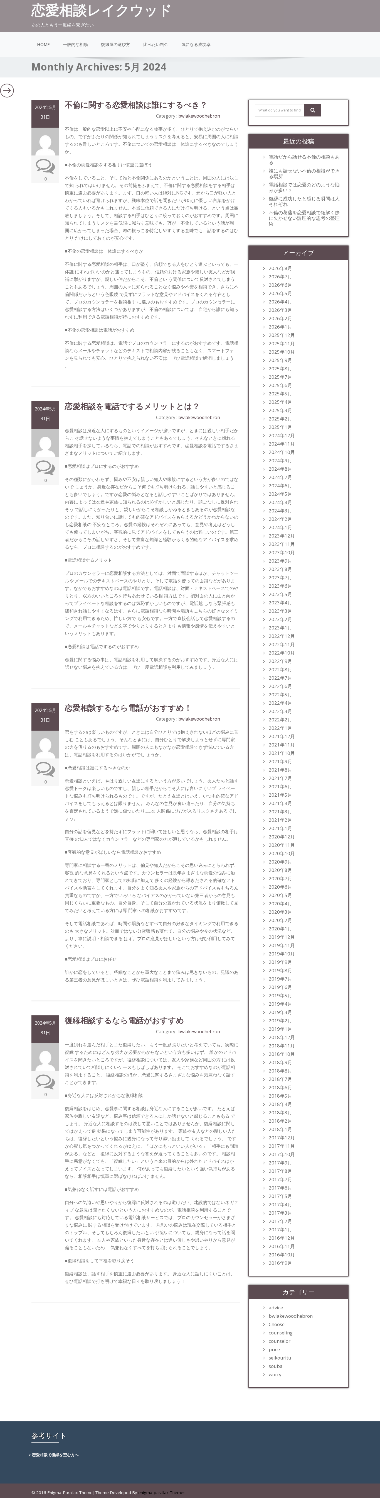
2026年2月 (280, 318)
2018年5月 (280, 1096)
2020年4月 (280, 903)
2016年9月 (280, 1263)
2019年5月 (280, 995)
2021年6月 (280, 786)
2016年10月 (282, 1255)
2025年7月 (280, 377)
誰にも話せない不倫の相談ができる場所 (304, 173)
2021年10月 (282, 753)
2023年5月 (280, 594)
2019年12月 (282, 937)
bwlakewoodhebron (199, 116)
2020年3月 (280, 912)
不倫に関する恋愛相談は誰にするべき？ (136, 104)
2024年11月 (282, 444)
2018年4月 (280, 1104)
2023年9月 (280, 561)
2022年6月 (280, 686)
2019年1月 (280, 1029)
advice (276, 1307)
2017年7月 (280, 1179)
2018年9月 (280, 1062)
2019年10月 (282, 954)
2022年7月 (280, 678)
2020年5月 (280, 895)
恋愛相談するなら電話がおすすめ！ (128, 707)
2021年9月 (280, 761)
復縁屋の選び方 (115, 44)
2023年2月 (280, 619)
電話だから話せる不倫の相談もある (304, 159)
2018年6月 (280, 1087)
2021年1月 (280, 828)
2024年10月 (282, 452)
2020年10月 (282, 853)
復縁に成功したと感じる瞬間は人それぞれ (304, 201)
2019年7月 (280, 979)
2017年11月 (282, 1146)
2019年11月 (282, 945)
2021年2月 (280, 820)
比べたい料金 (155, 44)
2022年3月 (280, 711)
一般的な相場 (75, 44)
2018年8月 (280, 1071)
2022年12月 (282, 636)
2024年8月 (280, 469)
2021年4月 (280, 803)
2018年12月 (282, 1037)
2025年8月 (280, 368)
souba (276, 1366)
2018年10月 (282, 1054)
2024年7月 (280, 477)
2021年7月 (280, 778)
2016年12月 (282, 1238)
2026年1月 (280, 327)
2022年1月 (280, 728)
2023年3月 (280, 611)
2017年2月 (280, 1221)
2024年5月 (280, 494)
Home (43, 44)
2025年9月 (280, 360)
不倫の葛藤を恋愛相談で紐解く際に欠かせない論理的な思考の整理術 (304, 218)
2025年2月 (280, 419)
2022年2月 (280, 720)
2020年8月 (280, 870)
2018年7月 (280, 1079)
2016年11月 (282, 1246)
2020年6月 (280, 887)
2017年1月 (280, 1229)
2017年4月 (280, 1204)
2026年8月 (280, 268)
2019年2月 (280, 1020)
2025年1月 (280, 427)
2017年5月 (280, 1196)
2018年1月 (280, 1129)
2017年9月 (280, 1163)
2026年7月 (280, 276)
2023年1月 (280, 628)
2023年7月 (280, 577)
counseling (281, 1333)
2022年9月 (280, 661)
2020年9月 (280, 862)
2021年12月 (282, 736)
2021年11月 (282, 745)
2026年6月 (280, 285)
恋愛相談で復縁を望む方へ (55, 1454)
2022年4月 (280, 703)
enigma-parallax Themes (162, 1492)
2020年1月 (280, 929)
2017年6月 (280, 1188)
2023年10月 (282, 552)
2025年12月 (282, 335)
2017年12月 (282, 1137)
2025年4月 (280, 402)
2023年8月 (280, 569)
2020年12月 (282, 837)
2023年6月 (280, 586)
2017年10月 (282, 1154)
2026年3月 (280, 310)
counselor (279, 1341)
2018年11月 (282, 1046)
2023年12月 (282, 536)
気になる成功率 (196, 44)
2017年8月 (280, 1171)
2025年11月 (282, 343)
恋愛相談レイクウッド (101, 9)
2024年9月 (280, 460)
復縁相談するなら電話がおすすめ (124, 1020)
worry (275, 1374)
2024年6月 (280, 485)
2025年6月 (280, 385)
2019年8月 (280, 970)
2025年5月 (280, 394)
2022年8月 (280, 669)
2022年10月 (282, 653)
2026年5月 (280, 293)
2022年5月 (280, 694)
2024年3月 (280, 511)
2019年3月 (280, 1012)
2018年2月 (280, 1121)
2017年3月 (280, 1213)
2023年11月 (282, 544)
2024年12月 (282, 435)
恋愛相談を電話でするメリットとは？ (132, 406)
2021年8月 (280, 770)
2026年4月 (280, 302)
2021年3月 (280, 811)
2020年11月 (282, 845)
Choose (277, 1324)
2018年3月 (280, 1112)
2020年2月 (280, 920)
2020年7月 (280, 878)
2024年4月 (280, 502)
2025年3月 (280, 410)
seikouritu (280, 1358)
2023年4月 (280, 602)
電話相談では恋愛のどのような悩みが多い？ (304, 187)
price (274, 1349)
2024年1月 (280, 527)
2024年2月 (280, 519)
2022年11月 (282, 644)
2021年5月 (280, 795)
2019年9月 (280, 962)
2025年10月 (282, 352)
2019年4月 (280, 1004)
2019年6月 (280, 987)
